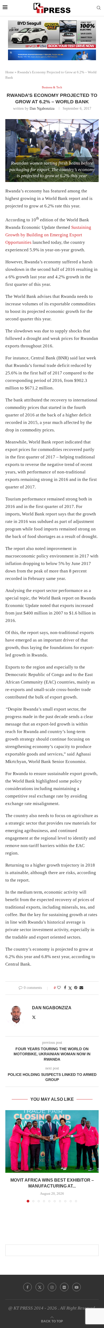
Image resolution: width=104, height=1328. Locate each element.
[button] (9, 1156)
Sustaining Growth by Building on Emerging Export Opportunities (48, 235)
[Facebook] (27, 1287)
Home (9, 72)
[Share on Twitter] (70, 988)
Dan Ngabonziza (42, 109)
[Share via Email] (81, 988)
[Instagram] (52, 1287)
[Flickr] (64, 1287)
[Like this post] (59, 988)
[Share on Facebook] (65, 988)
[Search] (98, 8)
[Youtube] (76, 1287)
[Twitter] (39, 1287)
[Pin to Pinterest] (75, 988)
